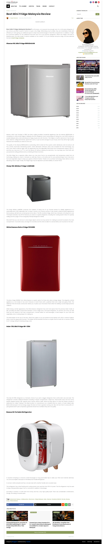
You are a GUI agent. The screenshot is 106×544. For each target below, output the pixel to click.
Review (68, 499)
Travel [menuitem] (38, 6)
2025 (88, 108)
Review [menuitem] (45, 6)
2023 (88, 113)
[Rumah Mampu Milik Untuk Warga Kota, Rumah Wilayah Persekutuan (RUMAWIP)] (80, 90)
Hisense (49, 499)
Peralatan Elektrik (56, 499)
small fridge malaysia (17, 38)
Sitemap (89, 541)
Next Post (71, 536)
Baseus (18, 499)
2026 (88, 106)
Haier (45, 499)
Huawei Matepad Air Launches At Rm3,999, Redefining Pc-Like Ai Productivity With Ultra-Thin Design (16, 525)
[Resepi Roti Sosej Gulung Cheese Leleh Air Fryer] (80, 84)
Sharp (8, 500)
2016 (88, 128)
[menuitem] (8, 6)
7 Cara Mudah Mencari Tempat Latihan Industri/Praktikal (91, 98)
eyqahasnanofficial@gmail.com (88, 52)
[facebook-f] (91, 2)
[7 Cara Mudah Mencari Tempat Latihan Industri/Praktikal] (80, 98)
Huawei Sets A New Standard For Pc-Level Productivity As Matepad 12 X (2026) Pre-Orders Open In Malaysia (40, 525)
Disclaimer (97, 541)
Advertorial (13, 10)
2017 (88, 125)
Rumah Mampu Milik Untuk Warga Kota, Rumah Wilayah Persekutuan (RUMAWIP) (92, 91)
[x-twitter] (96, 2)
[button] (98, 6)
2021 (88, 117)
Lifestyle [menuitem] (31, 6)
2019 (88, 121)
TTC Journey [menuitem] (22, 6)
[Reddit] (63, 504)
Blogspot (14, 541)
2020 (88, 119)
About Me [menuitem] (14, 6)
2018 (88, 123)
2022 (88, 115)
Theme (28, 541)
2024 (88, 110)
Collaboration (24, 499)
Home (8, 10)
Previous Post (10, 536)
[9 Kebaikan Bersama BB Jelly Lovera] (80, 77)
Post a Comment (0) (40, 532)
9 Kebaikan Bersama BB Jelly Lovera (92, 76)
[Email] (69, 504)
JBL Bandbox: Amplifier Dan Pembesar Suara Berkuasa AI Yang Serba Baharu (61, 524)
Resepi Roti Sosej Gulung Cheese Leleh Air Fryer (92, 83)
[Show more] (72, 504)
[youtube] (99, 2)
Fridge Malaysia (39, 499)
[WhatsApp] (66, 504)
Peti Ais (63, 499)
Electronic (31, 499)
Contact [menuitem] (51, 6)
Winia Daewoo (14, 500)
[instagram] (93, 2)
